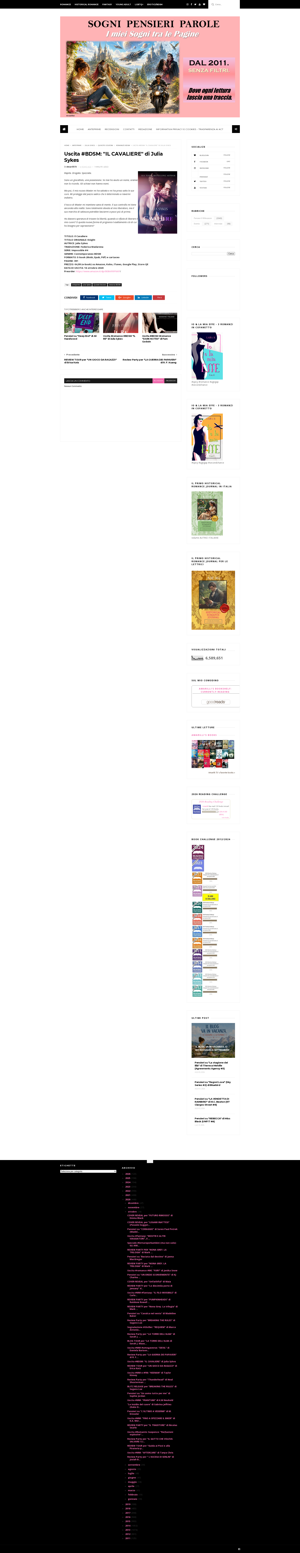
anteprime (77, 145)
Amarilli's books (204, 735)
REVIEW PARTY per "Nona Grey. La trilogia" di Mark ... (152, 1308)
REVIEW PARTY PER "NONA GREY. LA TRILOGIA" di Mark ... (147, 1251)
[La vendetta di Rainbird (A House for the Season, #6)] (207, 766)
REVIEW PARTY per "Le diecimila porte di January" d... (149, 1287)
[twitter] (195, 4)
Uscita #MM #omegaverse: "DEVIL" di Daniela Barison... (148, 1349)
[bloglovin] (204, 4)
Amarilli (205, 806)
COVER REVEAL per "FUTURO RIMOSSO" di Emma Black (150, 1216)
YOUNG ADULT (123, 4)
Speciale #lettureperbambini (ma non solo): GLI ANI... (151, 1244)
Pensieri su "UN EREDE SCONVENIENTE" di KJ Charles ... (151, 1276)
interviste (218, 223)
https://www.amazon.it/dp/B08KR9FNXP (98, 271)
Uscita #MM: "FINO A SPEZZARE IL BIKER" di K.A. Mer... (151, 1419)
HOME (80, 129)
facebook (171, 381)
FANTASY (107, 4)
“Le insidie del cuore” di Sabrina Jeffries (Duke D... (149, 1405)
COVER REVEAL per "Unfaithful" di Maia (149, 1281)
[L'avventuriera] (219, 766)
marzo (132, 1490)
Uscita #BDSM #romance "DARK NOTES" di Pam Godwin (156, 339)
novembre (134, 1207)
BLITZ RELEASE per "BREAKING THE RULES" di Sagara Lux (152, 1388)
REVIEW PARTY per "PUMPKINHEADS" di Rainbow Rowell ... (148, 1301)
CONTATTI (129, 129)
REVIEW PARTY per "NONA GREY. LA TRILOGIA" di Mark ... (146, 1265)
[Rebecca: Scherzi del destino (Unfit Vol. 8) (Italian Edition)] (213, 767)
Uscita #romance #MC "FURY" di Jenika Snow (152, 1270)
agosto (132, 1469)
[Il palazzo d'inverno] (219, 757)
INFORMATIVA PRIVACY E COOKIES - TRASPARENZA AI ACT (189, 129)
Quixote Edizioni (105, 145)
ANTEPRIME (94, 129)
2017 (128, 1512)
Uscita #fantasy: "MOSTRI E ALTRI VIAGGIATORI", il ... (146, 1237)
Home (66, 145)
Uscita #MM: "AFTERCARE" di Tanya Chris (150, 1452)
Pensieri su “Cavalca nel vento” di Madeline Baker (151, 1314)
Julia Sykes (90, 145)
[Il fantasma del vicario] (231, 757)
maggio (132, 1481)
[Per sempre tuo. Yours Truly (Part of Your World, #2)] (207, 757)
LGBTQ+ (139, 4)
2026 (128, 1173)
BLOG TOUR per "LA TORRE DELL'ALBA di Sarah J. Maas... (149, 1342)
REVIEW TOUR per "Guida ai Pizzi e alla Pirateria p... (148, 1447)
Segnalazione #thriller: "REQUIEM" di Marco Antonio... (151, 1328)
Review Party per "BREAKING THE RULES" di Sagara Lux (151, 1321)
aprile (131, 1486)
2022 (128, 1190)
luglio (131, 1473)
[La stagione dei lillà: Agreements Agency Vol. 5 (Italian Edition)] (195, 767)
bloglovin (215, 155)
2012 (128, 1534)
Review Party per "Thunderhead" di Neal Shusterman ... (150, 1381)
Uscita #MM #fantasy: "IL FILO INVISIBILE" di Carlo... (152, 1294)
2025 (128, 1178)
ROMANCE (65, 4)
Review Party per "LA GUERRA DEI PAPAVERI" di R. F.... (152, 1356)
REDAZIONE (145, 129)
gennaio (133, 1498)
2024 (128, 1182)
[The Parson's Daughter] (225, 748)
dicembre (133, 1203)
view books (225, 817)
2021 (128, 1195)
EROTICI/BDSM (154, 4)
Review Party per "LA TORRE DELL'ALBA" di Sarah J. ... (151, 1335)
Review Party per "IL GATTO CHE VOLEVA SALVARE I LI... (150, 1440)
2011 (128, 1538)
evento (197, 223)
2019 (128, 1504)
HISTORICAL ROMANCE (86, 4)
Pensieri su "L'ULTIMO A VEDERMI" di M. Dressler (149, 1412)
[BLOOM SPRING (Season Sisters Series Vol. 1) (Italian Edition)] (195, 749)
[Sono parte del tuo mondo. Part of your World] (195, 757)
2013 (128, 1529)
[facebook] (191, 4)
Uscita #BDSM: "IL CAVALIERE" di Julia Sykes (151, 1361)
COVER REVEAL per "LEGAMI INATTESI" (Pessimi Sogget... (148, 1223)
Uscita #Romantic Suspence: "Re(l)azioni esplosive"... (150, 1433)
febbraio (133, 1494)
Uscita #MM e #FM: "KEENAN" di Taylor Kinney (149, 1374)
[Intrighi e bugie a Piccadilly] (201, 767)
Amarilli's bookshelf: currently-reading (215, 690)
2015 (128, 1521)
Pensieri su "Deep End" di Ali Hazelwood (80, 337)
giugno (132, 1477)
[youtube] (200, 4)
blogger (158, 381)
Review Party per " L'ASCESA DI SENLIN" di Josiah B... (150, 1458)
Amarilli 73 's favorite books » (221, 772)
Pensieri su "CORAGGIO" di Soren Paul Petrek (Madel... (152, 1230)
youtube (215, 188)
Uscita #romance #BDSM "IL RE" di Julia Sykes (119, 337)
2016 (128, 1517)
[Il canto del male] (213, 757)
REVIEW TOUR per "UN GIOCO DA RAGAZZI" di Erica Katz (152, 1367)
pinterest (215, 175)
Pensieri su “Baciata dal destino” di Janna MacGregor (150, 1258)
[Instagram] (187, 4)
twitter (215, 181)
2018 (128, 1508)
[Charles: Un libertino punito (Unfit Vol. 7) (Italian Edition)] (225, 767)
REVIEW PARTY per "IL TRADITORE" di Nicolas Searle (152, 1426)
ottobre (132, 1211)
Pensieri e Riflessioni (203, 218)
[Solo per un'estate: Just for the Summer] (201, 758)
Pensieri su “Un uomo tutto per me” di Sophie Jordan (148, 1394)
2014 (128, 1525)
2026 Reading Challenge (211, 801)
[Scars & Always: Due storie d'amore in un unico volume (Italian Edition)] (219, 748)
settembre (134, 1464)
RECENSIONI (112, 129)
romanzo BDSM (123, 145)
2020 (128, 1199)
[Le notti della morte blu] (225, 757)
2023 (128, 1186)
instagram (215, 168)
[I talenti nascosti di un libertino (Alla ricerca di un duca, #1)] (213, 749)
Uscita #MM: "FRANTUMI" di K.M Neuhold (150, 1400)
